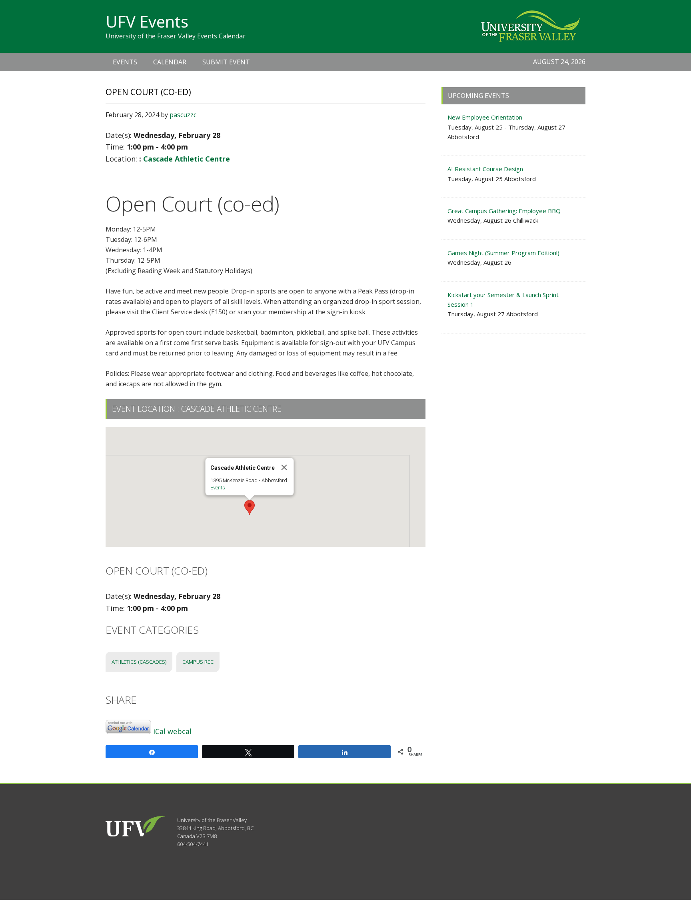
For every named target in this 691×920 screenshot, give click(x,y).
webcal (180, 731)
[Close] (284, 467)
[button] (249, 507)
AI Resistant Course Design (485, 169)
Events (217, 488)
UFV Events (147, 21)
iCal (159, 731)
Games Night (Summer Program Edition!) (503, 253)
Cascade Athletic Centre (186, 159)
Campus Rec (198, 661)
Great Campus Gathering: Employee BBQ (504, 211)
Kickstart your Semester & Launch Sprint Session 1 (503, 299)
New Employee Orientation (484, 117)
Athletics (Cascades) (139, 661)
